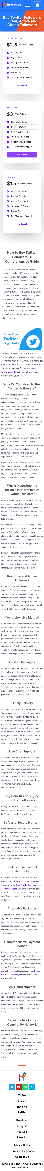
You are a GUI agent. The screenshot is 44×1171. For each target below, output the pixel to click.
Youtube (22, 1131)
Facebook (22, 1120)
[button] (27, 5)
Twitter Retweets (9, 889)
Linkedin (22, 1137)
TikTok (22, 1095)
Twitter (22, 1112)
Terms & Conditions (22, 1151)
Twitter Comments (29, 885)
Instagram (22, 1126)
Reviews (22, 1106)
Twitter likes (14, 885)
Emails (22, 1101)
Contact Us (22, 1156)
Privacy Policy (22, 1145)
